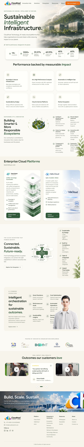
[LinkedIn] (7, 430)
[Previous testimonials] (37, 386)
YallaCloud (36, 422)
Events (61, 424)
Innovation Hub (26, 3)
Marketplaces (50, 428)
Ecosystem (46, 3)
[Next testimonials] (46, 386)
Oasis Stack (37, 419)
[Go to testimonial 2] (43, 386)
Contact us (75, 424)
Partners (49, 425)
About (63, 3)
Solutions (37, 3)
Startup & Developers (52, 430)
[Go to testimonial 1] (41, 386)
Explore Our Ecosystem (12, 267)
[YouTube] (12, 430)
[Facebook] (10, 430)
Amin (35, 424)
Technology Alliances (52, 432)
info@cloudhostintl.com (12, 425)
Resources (55, 3)
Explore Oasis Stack (12, 215)
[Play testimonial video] (16, 369)
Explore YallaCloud (50, 215)
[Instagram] (5, 430)
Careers (74, 422)
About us (74, 419)
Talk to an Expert (71, 3)
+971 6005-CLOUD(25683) (13, 422)
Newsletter (62, 422)
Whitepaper (62, 419)
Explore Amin (12, 326)
